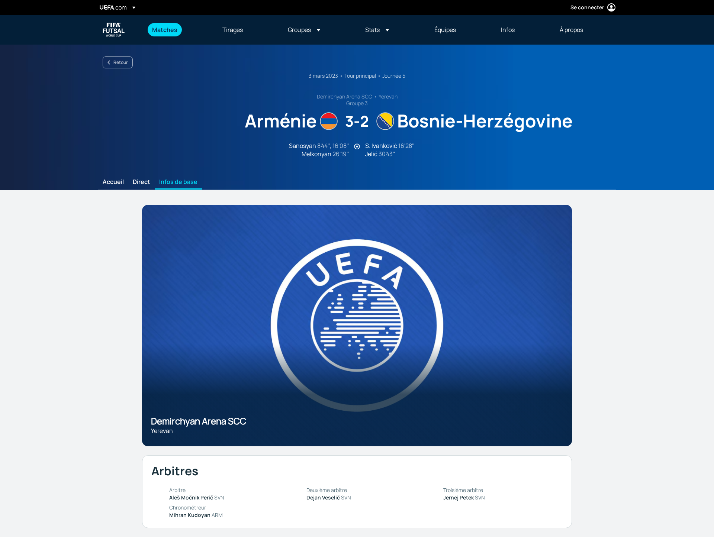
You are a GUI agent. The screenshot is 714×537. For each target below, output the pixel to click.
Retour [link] (120, 62)
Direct (141, 182)
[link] (164, 30)
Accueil (113, 182)
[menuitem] (178, 30)
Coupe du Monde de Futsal (113, 30)
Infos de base (178, 182)
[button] (304, 30)
